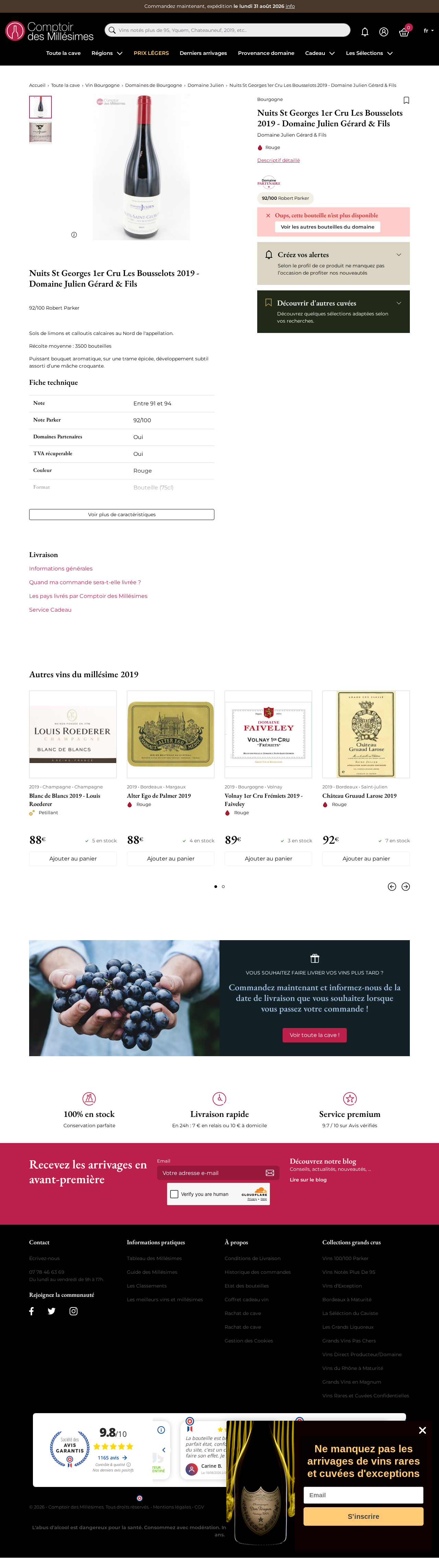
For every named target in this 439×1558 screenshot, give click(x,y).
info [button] (290, 6)
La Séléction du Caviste (350, 1313)
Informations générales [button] (61, 568)
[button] (89, 1110)
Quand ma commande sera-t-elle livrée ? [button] (85, 582)
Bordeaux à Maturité (346, 1299)
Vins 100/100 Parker (345, 1258)
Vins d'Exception (342, 1286)
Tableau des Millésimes (154, 1258)
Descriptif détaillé (278, 160)
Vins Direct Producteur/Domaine (362, 1354)
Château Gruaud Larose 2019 (359, 795)
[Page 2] (223, 886)
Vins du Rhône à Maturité (352, 1368)
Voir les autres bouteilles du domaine (328, 227)
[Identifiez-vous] (383, 32)
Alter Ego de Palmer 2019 (159, 795)
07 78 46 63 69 (46, 1272)
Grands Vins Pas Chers (349, 1341)
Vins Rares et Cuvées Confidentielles (365, 1396)
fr (427, 30)
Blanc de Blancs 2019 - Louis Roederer (64, 800)
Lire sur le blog (308, 1180)
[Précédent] (393, 886)
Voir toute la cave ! (315, 1035)
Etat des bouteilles (247, 1286)
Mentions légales (172, 1507)
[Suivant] (404, 886)
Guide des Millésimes (152, 1272)
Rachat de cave (243, 1313)
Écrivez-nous (44, 1258)
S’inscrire (363, 1516)
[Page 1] (215, 886)
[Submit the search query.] (112, 30)
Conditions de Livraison (253, 1258)
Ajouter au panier (73, 858)
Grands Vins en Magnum (351, 1382)
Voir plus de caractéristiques (122, 514)
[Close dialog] (422, 1430)
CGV (199, 1507)
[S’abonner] (270, 1173)
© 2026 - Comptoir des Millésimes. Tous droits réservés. (90, 1507)
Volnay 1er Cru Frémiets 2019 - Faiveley (263, 800)
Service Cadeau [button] (50, 610)
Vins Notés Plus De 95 (348, 1272)
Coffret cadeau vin (247, 1299)
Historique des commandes (258, 1272)
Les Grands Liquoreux (347, 1327)
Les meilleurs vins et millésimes (165, 1299)
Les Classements (147, 1286)
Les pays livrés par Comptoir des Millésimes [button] (88, 596)
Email (163, 1161)
